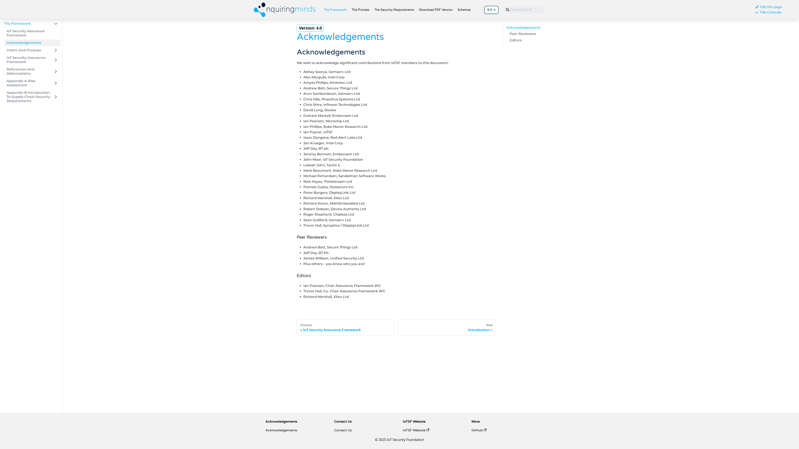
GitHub (477, 430)
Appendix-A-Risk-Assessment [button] (21, 83)
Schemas (464, 10)
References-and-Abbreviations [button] (21, 71)
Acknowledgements (24, 43)
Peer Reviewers (523, 34)
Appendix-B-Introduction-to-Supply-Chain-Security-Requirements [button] (29, 97)
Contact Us (343, 430)
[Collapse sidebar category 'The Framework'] (55, 23)
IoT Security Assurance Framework (26, 33)
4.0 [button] (489, 10)
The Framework (335, 10)
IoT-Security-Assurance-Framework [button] (27, 60)
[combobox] (524, 9)
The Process (360, 10)
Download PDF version (436, 10)
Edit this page (771, 7)
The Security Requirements (394, 10)
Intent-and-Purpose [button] (24, 50)
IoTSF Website (414, 430)
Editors (516, 40)
